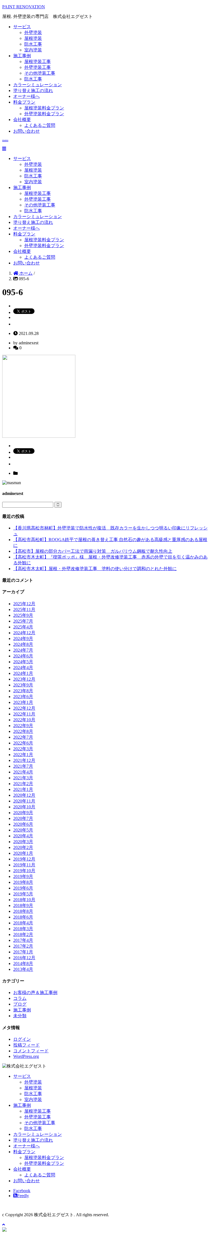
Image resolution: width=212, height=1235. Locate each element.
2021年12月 (24, 760)
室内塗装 (33, 50)
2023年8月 (23, 690)
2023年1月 (23, 702)
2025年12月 (24, 603)
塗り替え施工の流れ (33, 90)
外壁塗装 (33, 32)
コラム (19, 998)
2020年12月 (24, 795)
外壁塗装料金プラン (44, 113)
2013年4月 (23, 969)
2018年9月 (23, 905)
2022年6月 (23, 743)
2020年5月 (23, 830)
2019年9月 (23, 876)
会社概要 (22, 119)
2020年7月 (23, 818)
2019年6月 (23, 888)
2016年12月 (24, 957)
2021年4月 (23, 772)
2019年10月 (24, 870)
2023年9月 (23, 685)
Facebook (21, 1190)
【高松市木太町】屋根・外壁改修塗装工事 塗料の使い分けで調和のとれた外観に (95, 568)
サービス (22, 26)
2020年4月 (23, 835)
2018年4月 (23, 923)
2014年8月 (23, 963)
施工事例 (22, 55)
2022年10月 (24, 719)
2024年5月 (23, 661)
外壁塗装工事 (37, 67)
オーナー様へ (26, 96)
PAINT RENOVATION (23, 6)
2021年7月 (23, 766)
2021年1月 (23, 789)
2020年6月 (23, 824)
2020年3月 (23, 841)
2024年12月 (24, 632)
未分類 (19, 1015)
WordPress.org (26, 1056)
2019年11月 (24, 864)
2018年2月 (23, 934)
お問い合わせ (26, 131)
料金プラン (24, 102)
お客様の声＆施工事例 (35, 992)
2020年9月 (23, 812)
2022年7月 (23, 737)
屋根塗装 (33, 38)
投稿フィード (26, 1045)
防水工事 (33, 44)
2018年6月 (23, 917)
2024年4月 (23, 667)
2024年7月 (23, 650)
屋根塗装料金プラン (44, 108)
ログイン (22, 1039)
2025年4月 (23, 627)
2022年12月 (24, 708)
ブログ (19, 1004)
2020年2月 (23, 847)
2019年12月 (24, 859)
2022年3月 (23, 748)
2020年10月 (24, 806)
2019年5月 (23, 893)
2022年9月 (23, 725)
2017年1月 (23, 952)
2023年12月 (24, 679)
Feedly (23, 1195)
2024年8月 (23, 644)
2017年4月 (23, 940)
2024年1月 (23, 673)
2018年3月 (23, 928)
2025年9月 (23, 615)
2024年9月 (23, 638)
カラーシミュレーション (37, 84)
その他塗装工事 (39, 73)
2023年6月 (23, 696)
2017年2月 (23, 946)
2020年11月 (24, 801)
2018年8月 (23, 911)
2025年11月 (24, 609)
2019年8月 (23, 882)
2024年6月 (23, 656)
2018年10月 (24, 899)
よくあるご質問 (39, 125)
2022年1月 (23, 754)
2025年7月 (23, 621)
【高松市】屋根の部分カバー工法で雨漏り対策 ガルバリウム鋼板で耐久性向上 (92, 551)
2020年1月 (23, 853)
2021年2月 (23, 783)
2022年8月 (23, 731)
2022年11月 (24, 714)
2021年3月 (23, 777)
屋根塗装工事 (37, 61)
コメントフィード (31, 1050)
